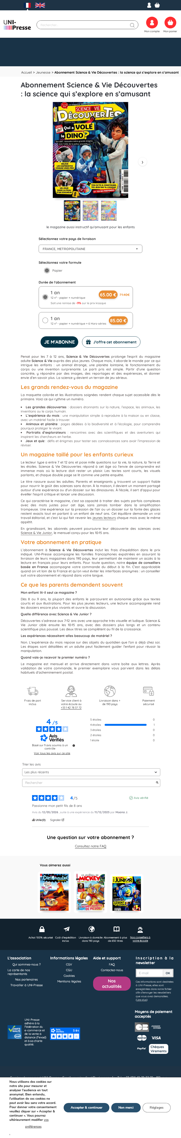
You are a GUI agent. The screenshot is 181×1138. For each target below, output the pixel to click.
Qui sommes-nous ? (26, 964)
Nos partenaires (26, 979)
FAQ (112, 964)
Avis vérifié (141, 798)
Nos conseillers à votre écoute (140, 939)
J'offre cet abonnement (115, 342)
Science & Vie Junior (36, 533)
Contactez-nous (112, 970)
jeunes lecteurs (104, 518)
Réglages (157, 1107)
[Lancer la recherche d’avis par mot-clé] (157, 783)
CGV (69, 964)
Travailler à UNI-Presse (26, 985)
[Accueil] (17, 25)
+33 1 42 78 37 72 (71, 707)
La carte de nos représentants (19, 972)
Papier (57, 270)
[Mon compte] (149, 5)
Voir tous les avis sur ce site (52, 753)
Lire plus (142, 999)
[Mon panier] (157, 5)
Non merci (126, 1107)
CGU (69, 970)
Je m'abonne (59, 342)
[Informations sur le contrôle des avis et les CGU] (74, 745)
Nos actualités (112, 983)
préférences (33, 1127)
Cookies (69, 975)
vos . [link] (29, 1127)
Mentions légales (69, 981)
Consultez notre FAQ (90, 846)
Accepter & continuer (86, 1107)
